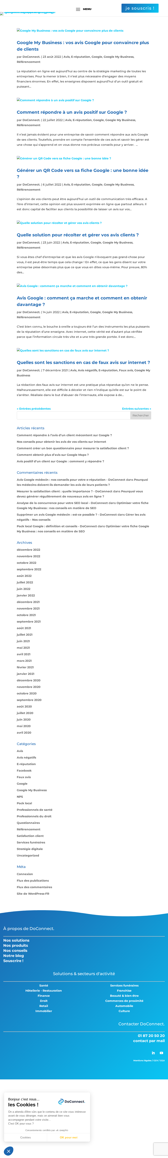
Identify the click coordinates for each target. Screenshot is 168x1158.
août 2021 (24, 628)
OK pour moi (68, 1137)
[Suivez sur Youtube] (161, 1053)
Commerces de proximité (124, 1001)
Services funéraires (31, 842)
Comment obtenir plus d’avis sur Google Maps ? (53, 455)
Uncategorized (28, 855)
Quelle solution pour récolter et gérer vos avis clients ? (78, 234)
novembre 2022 (28, 556)
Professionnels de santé (34, 810)
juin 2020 (24, 719)
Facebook (24, 770)
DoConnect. (31, 57)
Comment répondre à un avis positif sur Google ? (72, 112)
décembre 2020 (29, 680)
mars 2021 (24, 661)
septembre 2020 (29, 700)
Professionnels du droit (34, 816)
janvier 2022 (26, 595)
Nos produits (15, 945)
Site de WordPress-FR (33, 893)
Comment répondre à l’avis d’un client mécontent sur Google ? (64, 435)
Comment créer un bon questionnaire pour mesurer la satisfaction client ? (73, 448)
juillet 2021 (24, 634)
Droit (44, 1001)
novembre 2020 (29, 687)
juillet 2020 (25, 713)
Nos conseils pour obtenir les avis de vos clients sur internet (61, 442)
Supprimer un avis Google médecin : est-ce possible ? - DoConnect (67, 514)
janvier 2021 (25, 674)
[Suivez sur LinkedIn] (153, 1053)
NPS (20, 797)
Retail (43, 1006)
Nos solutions (16, 940)
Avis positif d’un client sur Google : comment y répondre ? (60, 461)
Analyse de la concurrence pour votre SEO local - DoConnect (62, 503)
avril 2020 (24, 732)
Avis (67, 57)
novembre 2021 (28, 608)
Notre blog (13, 955)
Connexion (25, 874)
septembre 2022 (29, 569)
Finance (44, 996)
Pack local (24, 803)
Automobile (124, 1006)
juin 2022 (23, 589)
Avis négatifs (87, 370)
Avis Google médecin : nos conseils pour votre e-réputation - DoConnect (71, 480)
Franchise (124, 990)
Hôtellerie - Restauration (43, 990)
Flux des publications (33, 880)
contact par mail (149, 1041)
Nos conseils (15, 950)
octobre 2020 (27, 693)
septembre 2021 (29, 621)
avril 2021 (23, 654)
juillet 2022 (25, 582)
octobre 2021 (26, 615)
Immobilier (43, 1011)
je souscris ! (140, 8)
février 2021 (25, 667)
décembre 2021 (28, 602)
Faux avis (126, 370)
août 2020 (24, 706)
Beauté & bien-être (124, 996)
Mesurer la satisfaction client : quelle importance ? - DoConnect (64, 491)
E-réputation (80, 57)
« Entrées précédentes (34, 408)
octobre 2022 (26, 563)
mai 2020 (24, 726)
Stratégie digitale (30, 849)
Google (97, 57)
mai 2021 (23, 648)
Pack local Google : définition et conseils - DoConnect (57, 526)
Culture (124, 1011)
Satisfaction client (30, 836)
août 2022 (24, 576)
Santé (43, 985)
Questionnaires (28, 823)
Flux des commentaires (34, 887)
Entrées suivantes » (136, 408)
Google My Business (119, 57)
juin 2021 (23, 641)
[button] (9, 1151)
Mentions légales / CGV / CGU (149, 1060)
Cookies (25, 1137)
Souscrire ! (13, 961)
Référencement (28, 62)
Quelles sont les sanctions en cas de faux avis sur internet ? (83, 362)
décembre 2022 (28, 550)
